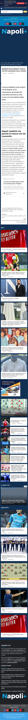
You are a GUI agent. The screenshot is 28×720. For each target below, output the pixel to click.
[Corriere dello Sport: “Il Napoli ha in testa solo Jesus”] (5, 421)
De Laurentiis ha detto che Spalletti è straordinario (11, 113)
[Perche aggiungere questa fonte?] (26, 3)
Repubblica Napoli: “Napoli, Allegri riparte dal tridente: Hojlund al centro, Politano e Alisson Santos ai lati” (13, 274)
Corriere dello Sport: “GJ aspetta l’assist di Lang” (13, 249)
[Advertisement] (14, 48)
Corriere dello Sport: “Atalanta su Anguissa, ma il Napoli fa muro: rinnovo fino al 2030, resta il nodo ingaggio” (18, 439)
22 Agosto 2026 (10, 250)
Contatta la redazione (8, 19)
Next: (14, 220)
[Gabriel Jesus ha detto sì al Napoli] (14, 288)
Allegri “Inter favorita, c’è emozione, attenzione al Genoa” (13, 609)
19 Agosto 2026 (19, 443)
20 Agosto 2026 (10, 299)
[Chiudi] (3, 3)
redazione (5, 73)
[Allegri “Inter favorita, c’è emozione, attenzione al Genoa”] (14, 598)
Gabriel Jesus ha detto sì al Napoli (10, 298)
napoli (18, 209)
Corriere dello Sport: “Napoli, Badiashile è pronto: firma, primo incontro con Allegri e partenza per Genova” (18, 477)
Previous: (14, 216)
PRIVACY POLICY (14, 21)
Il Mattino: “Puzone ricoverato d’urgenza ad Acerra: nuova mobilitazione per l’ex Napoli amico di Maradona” (12, 349)
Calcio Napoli (7, 208)
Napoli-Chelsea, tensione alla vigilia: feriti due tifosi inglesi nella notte (14, 501)
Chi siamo (22, 19)
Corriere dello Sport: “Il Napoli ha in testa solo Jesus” (18, 421)
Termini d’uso (16, 19)
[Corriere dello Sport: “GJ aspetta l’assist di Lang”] (14, 239)
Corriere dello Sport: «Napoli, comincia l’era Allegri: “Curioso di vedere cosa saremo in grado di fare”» (13, 411)
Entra (25, 11)
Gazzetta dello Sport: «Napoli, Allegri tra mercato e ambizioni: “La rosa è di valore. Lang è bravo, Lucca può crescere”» (18, 458)
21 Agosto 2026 (10, 276)
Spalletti (11, 211)
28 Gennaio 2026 (10, 503)
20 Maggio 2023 (11, 73)
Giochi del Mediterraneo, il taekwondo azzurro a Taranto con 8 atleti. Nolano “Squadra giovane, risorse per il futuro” (14, 557)
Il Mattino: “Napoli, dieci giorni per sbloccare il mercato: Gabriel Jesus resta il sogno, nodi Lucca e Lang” (18, 449)
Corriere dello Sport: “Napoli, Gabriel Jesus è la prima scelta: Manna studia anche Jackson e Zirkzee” (18, 430)
